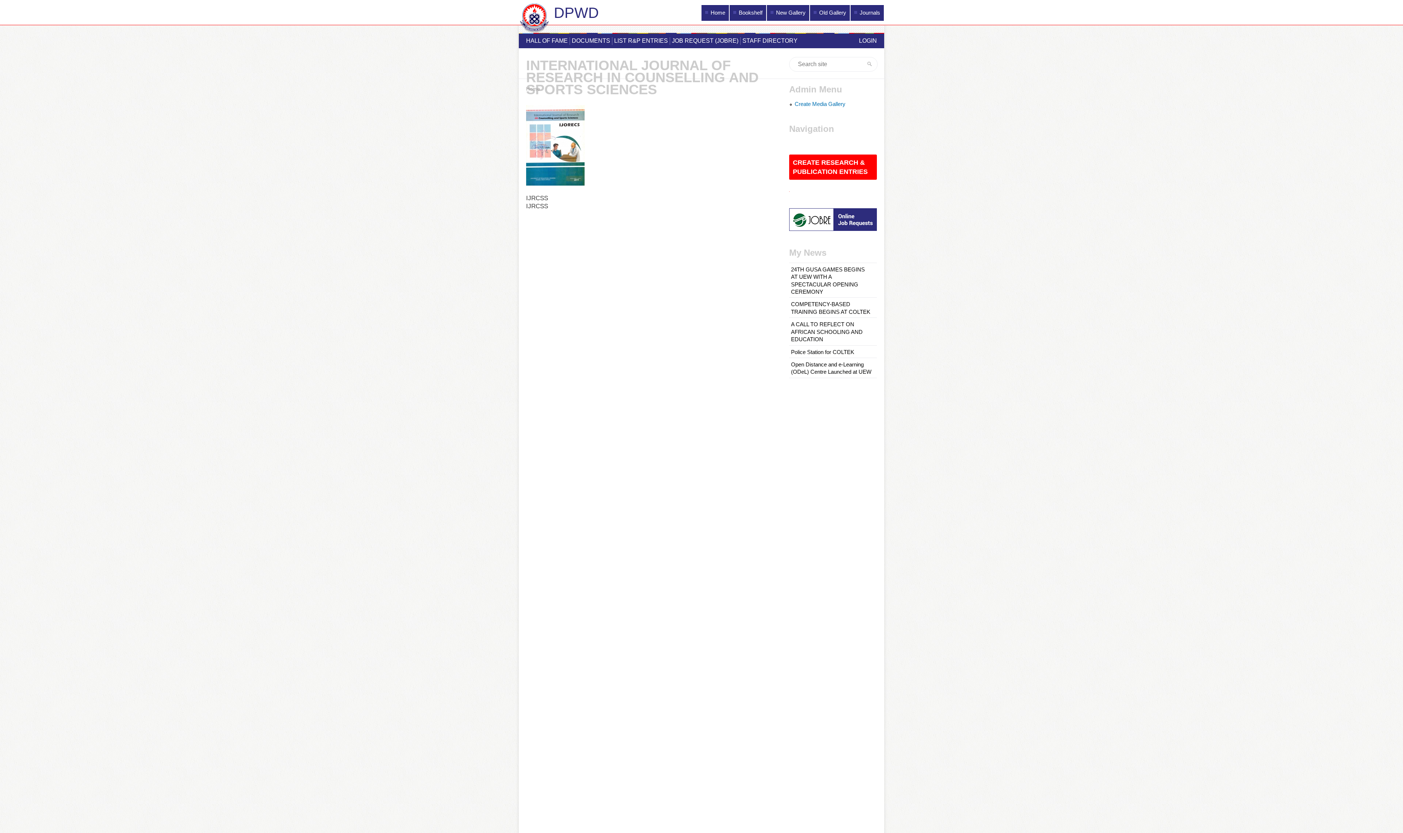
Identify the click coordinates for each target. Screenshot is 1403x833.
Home (718, 13)
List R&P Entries (641, 41)
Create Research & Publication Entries (830, 167)
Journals (870, 13)
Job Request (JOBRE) (705, 41)
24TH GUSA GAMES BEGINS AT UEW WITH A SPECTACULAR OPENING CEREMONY (828, 281)
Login (868, 41)
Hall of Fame (547, 41)
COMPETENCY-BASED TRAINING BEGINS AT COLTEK (830, 308)
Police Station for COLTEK (822, 352)
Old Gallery (832, 13)
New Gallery (791, 13)
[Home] (534, 19)
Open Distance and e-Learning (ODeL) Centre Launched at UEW (831, 368)
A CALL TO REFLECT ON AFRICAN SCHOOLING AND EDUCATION (827, 332)
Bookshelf (751, 13)
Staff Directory (770, 41)
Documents (591, 41)
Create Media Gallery (820, 104)
